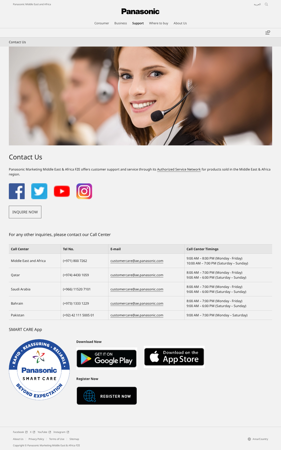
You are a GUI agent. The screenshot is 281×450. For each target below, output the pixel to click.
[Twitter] (39, 186)
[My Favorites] (267, 32)
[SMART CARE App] (39, 369)
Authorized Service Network (179, 169)
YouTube (42, 432)
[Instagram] (84, 186)
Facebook (18, 432)
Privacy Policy (36, 439)
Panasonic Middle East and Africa (32, 4)
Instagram (59, 432)
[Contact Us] (140, 96)
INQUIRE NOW (25, 211)
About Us (18, 439)
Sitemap (74, 439)
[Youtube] (62, 186)
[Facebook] (17, 186)
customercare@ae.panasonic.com (136, 260)
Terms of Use (56, 439)
